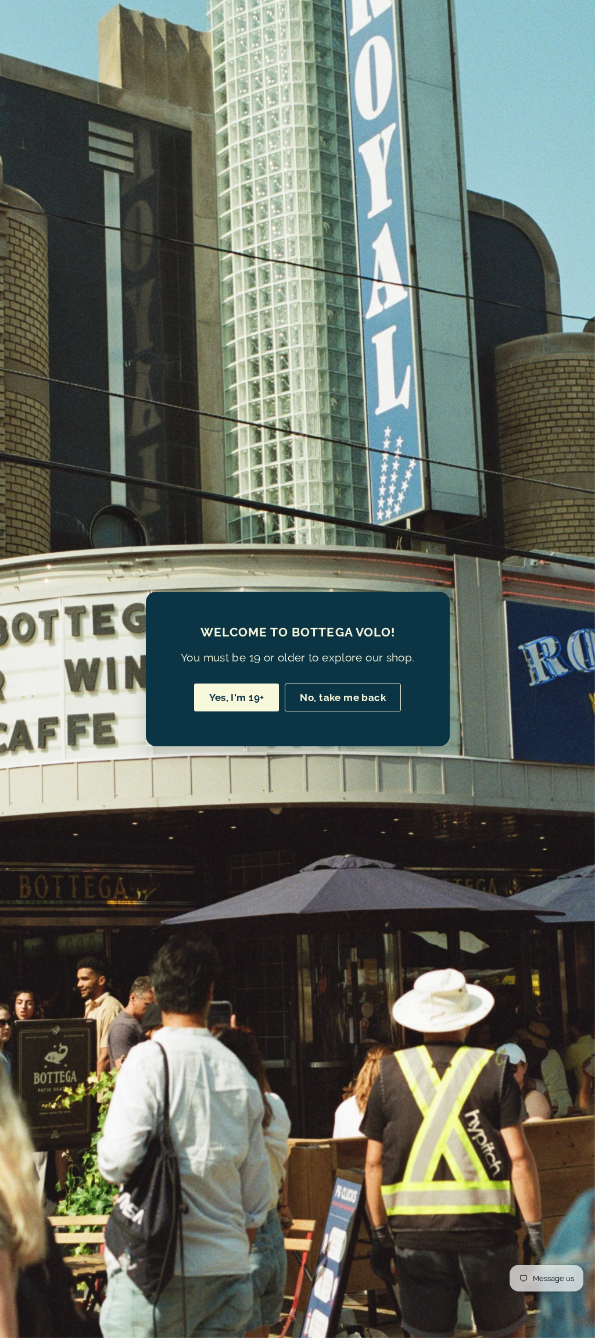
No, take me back (343, 697)
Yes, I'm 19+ (236, 697)
